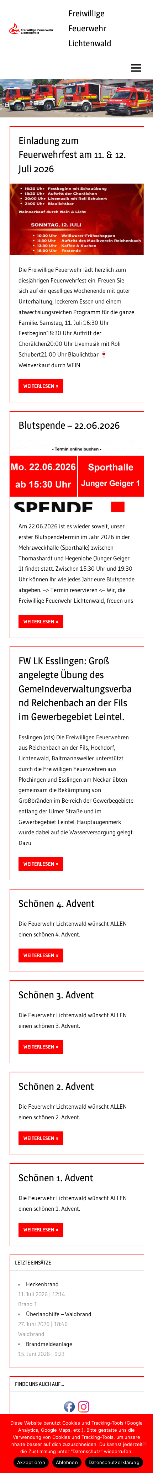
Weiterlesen (38, 386)
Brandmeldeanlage (49, 1343)
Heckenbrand (42, 1284)
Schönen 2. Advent (56, 1086)
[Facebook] (69, 1406)
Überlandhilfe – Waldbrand (58, 1314)
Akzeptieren (31, 1462)
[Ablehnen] (144, 1443)
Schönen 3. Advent (56, 995)
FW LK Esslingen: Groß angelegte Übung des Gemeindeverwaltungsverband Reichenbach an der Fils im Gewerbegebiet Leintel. (75, 689)
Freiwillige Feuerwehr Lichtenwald (89, 28)
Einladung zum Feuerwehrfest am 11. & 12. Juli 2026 (72, 154)
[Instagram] (83, 1406)
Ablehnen (67, 1462)
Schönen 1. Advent (56, 1178)
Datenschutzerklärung (114, 1462)
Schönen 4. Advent (57, 903)
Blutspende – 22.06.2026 (69, 425)
